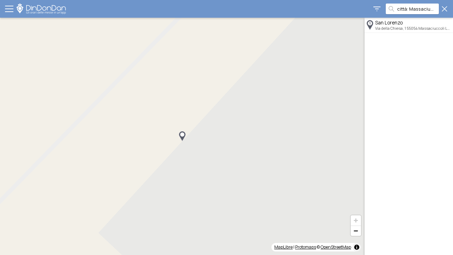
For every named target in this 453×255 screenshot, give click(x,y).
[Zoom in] (356, 220)
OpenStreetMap (336, 247)
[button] (182, 136)
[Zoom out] (356, 231)
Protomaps (305, 247)
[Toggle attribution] (356, 247)
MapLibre (283, 247)
